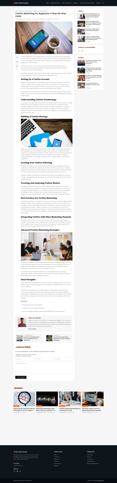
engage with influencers (27, 170)
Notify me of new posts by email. (23, 356)
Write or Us (57, 459)
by (88, 18)
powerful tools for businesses (61, 56)
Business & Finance (55, 3)
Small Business (91, 461)
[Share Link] (17, 61)
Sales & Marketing (66, 3)
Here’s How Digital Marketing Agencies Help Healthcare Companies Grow (43, 311)
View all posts (32, 329)
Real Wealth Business (20, 480)
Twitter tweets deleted (32, 88)
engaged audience (49, 268)
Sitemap (56, 465)
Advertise (56, 461)
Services (98, 3)
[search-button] (103, 3)
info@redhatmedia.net (18, 465)
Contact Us (57, 457)
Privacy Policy (57, 463)
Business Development (93, 463)
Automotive (90, 459)
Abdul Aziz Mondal (21, 19)
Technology (90, 454)
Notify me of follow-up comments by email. (26, 354)
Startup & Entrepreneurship (87, 3)
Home (16, 11)
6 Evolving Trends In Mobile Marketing (33, 308)
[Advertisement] (50, 434)
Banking (75, 3)
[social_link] (78, 51)
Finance (89, 457)
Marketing (21, 11)
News (47, 3)
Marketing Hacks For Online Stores (32, 305)
